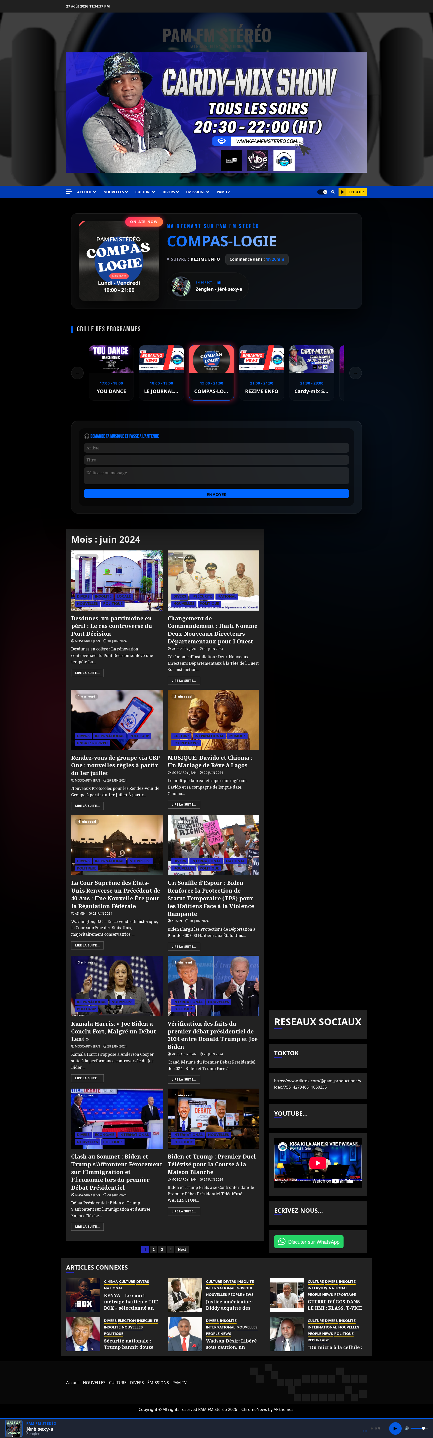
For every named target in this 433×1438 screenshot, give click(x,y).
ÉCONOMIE (104, 1134)
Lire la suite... (87, 673)
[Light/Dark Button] (322, 192)
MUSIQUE (237, 735)
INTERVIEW (318, 1288)
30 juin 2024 (117, 641)
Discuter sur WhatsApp (314, 1241)
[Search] (333, 192)
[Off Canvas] (69, 191)
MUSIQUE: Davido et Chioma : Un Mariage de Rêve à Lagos (210, 761)
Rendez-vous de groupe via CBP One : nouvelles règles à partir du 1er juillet (115, 765)
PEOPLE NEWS (186, 742)
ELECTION (127, 1320)
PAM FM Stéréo (216, 34)
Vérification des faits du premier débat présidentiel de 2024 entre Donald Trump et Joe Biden (213, 1035)
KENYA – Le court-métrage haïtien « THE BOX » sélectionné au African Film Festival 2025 (131, 1308)
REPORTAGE (345, 1294)
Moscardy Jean (87, 641)
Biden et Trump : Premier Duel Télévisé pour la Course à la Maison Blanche (212, 1164)
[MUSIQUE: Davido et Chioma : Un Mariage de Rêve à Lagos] (213, 720)
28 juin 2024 (102, 914)
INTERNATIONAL (109, 735)
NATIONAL (227, 596)
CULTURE (143, 191)
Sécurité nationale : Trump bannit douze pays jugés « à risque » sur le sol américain (130, 1350)
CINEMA (111, 1281)
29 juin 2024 (117, 781)
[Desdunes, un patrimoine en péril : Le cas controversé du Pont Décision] (117, 580)
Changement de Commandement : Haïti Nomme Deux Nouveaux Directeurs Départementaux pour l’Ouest (212, 629)
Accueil (84, 191)
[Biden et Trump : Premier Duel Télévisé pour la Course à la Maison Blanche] (213, 1119)
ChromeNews (254, 1409)
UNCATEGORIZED (92, 742)
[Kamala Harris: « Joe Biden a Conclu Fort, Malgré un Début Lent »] (117, 986)
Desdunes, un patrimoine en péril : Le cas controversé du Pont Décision (111, 625)
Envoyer (217, 495)
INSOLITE (103, 596)
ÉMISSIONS (195, 191)
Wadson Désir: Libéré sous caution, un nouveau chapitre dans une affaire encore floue (235, 1350)
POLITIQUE (113, 603)
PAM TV (223, 191)
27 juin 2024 (213, 1180)
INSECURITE (201, 596)
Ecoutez (356, 191)
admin (80, 914)
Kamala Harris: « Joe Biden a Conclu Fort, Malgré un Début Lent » (113, 1031)
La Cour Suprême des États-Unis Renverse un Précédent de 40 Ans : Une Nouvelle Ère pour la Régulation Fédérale (115, 894)
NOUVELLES (113, 191)
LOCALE (124, 596)
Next (182, 1249)
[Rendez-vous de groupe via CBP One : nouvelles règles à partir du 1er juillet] (117, 720)
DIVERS (169, 191)
